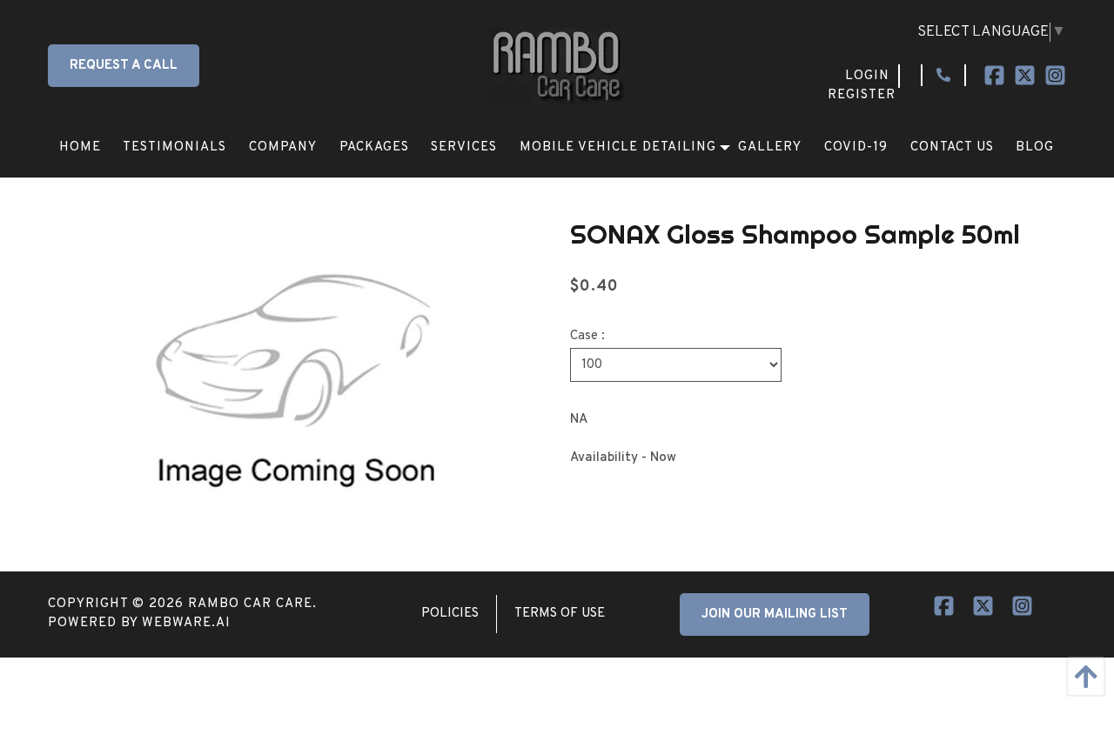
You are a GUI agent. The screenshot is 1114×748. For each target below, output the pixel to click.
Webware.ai (186, 623)
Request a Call (124, 65)
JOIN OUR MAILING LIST (774, 614)
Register (862, 95)
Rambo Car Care (250, 604)
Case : (587, 336)
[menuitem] (80, 147)
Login (867, 76)
